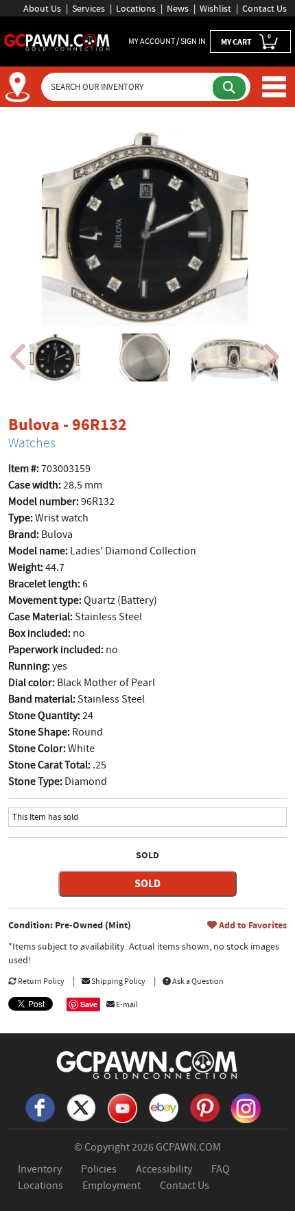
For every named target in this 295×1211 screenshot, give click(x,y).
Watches (32, 442)
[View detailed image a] (55, 357)
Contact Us (264, 8)
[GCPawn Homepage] (57, 41)
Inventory (40, 1169)
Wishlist (215, 8)
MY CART (246, 39)
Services (88, 8)
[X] (81, 1107)
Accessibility (164, 1169)
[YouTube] (122, 1107)
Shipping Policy (117, 981)
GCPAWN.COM (188, 1147)
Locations (136, 8)
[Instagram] (245, 1107)
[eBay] (163, 1107)
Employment (111, 1185)
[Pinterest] (204, 1107)
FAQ (220, 1169)
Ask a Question (197, 981)
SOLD (147, 883)
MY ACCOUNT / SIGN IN (167, 41)
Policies (99, 1169)
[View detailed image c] (234, 357)
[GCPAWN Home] (147, 1064)
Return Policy (40, 981)
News (178, 8)
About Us (42, 8)
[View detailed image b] (145, 357)
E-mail (126, 1004)
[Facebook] (39, 1107)
